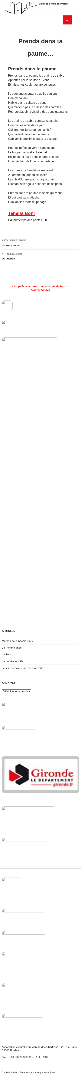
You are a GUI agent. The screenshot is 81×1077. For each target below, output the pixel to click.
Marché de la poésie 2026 (17, 640)
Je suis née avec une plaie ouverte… (24, 667)
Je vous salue (14, 242)
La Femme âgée (12, 647)
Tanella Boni (21, 213)
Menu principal (76, 19)
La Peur (6, 654)
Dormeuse (12, 256)
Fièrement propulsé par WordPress (37, 1072)
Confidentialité (9, 1072)
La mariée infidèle (12, 661)
